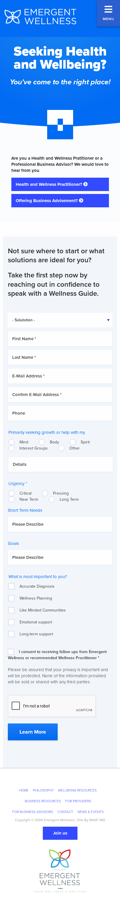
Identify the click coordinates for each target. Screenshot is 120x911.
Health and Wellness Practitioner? (49, 184)
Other (74, 448)
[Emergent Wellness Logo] (40, 16)
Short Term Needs (25, 510)
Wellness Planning (36, 598)
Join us (60, 833)
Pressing (61, 493)
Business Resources (43, 801)
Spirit (85, 442)
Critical (25, 493)
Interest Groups (34, 448)
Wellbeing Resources (77, 790)
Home (24, 790)
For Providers (78, 801)
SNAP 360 (97, 820)
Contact (65, 812)
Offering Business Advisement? (47, 200)
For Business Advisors (32, 812)
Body (54, 442)
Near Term (29, 499)
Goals (13, 543)
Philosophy (43, 790)
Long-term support (36, 634)
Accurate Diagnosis (37, 586)
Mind (24, 442)
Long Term (69, 499)
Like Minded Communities (43, 610)
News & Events (90, 812)
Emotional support (36, 622)
